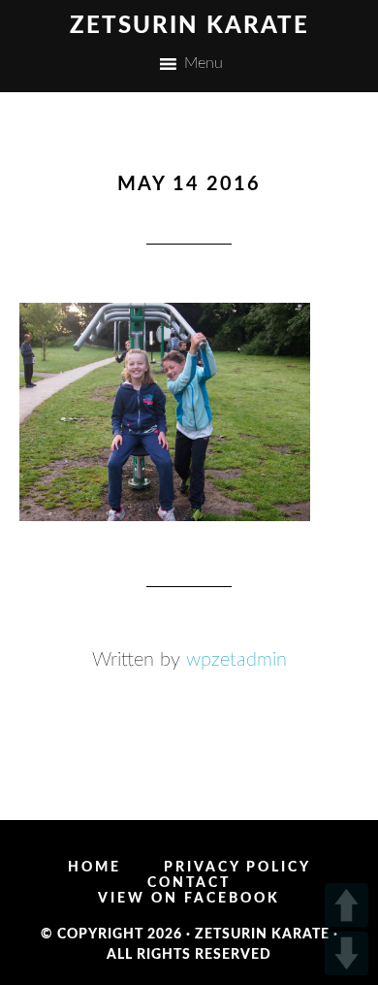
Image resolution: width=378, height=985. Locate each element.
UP (346, 905)
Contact (189, 883)
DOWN (346, 953)
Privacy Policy (237, 867)
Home (94, 867)
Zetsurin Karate (189, 26)
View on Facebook (189, 898)
